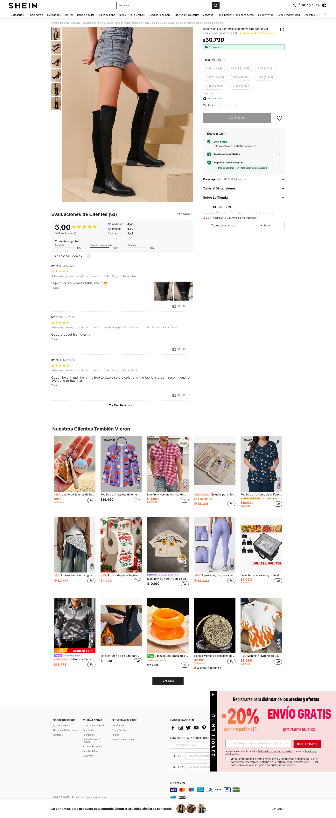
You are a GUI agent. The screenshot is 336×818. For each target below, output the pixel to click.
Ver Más (168, 680)
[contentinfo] (228, 789)
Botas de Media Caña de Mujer (149, 22)
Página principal (60, 22)
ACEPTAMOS (177, 783)
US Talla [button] (216, 59)
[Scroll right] (324, 14)
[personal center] (294, 5)
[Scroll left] (320, 14)
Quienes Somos (61, 725)
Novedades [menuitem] (53, 14)
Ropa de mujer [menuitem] (85, 14)
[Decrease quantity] (220, 105)
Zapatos (75, 22)
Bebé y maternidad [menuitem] (288, 14)
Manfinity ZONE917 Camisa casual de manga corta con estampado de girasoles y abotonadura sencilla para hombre (168, 578)
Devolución (88, 730)
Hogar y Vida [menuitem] (266, 14)
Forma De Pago (120, 730)
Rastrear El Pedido (92, 746)
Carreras (58, 735)
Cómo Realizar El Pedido (91, 740)
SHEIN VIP (88, 756)
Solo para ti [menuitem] (36, 14)
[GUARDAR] (279, 118)
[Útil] (174, 306)
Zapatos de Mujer (92, 22)
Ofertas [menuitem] (68, 14)
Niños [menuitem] (122, 14)
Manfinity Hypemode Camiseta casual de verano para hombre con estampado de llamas (261, 655)
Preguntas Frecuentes (123, 739)
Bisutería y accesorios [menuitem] (186, 14)
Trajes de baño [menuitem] (106, 14)
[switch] (87, 256)
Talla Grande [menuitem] (137, 14)
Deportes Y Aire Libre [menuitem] (316, 14)
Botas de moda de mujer (117, 22)
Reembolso (88, 735)
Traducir (55, 288)
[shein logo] (23, 5)
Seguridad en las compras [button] (228, 162)
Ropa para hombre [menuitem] (160, 14)
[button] (317, 5)
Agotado (237, 118)
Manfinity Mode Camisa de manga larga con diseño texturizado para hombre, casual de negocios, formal (74, 659)
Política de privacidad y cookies (275, 751)
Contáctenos (118, 725)
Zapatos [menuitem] (208, 14)
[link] (301, 5)
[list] (201, 728)
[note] (74, 650)
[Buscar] (216, 5)
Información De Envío (93, 725)
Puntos (115, 735)
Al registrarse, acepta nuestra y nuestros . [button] (271, 752)
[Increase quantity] (235, 105)
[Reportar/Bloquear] (191, 306)
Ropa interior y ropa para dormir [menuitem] (235, 14)
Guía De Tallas (90, 751)
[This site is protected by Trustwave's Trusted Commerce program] (173, 797)
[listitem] (74, 473)
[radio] (214, 68)
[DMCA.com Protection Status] (182, 797)
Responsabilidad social (65, 730)
